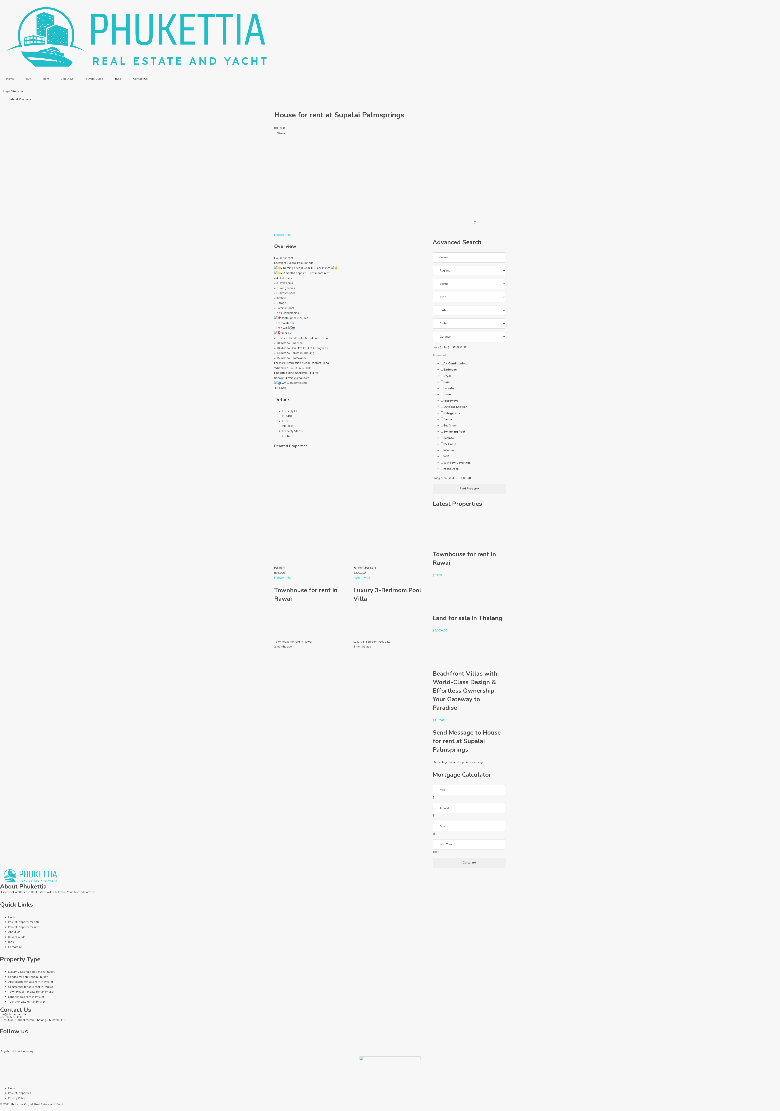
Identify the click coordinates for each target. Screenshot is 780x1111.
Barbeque (450, 370)
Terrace (448, 438)
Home (10, 79)
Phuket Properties (19, 1093)
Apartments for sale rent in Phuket (30, 982)
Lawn (447, 394)
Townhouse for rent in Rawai (293, 642)
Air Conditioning (455, 363)
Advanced (439, 355)
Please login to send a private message (458, 762)
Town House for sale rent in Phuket (31, 992)
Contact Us (140, 79)
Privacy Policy (17, 1098)
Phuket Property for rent (23, 927)
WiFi (446, 456)
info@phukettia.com (13, 1014)
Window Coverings (456, 463)
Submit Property (20, 99)
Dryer (447, 376)
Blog (118, 79)
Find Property (469, 489)
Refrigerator (451, 413)
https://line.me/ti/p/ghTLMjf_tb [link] (299, 373)
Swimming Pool (454, 432)
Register (17, 91)
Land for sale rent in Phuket (26, 997)
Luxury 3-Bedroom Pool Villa (371, 642)
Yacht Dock (451, 469)
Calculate (469, 863)
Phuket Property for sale (24, 922)
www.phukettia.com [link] (295, 383)
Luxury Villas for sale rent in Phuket (31, 972)
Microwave (450, 401)
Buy (28, 79)
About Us (67, 79)
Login (7, 91)
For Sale (370, 568)
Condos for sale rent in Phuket (28, 977)
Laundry (449, 388)
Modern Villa (282, 235)
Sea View (449, 425)
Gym (446, 382)
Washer (448, 450)
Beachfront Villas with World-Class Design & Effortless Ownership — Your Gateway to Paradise (467, 690)
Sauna (447, 419)
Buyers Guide (94, 79)
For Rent (287, 436)
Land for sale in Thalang (467, 618)
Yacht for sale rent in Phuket (26, 1002)
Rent (46, 79)
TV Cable (449, 444)
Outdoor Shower (455, 407)
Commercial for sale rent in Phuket (30, 987)
